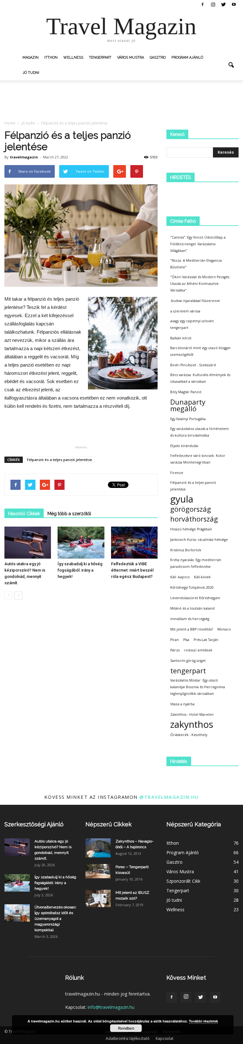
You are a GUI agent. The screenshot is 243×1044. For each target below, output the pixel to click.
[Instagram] (213, 4)
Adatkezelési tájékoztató (128, 1038)
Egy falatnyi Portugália (188, 419)
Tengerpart (100, 57)
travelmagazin (24, 157)
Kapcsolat (164, 1038)
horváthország (194, 519)
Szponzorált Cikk (183, 881)
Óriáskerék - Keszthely (188, 735)
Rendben (126, 1028)
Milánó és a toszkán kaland (192, 608)
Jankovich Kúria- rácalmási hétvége (199, 539)
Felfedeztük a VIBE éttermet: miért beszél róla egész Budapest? (132, 570)
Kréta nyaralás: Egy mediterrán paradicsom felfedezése (195, 563)
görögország (190, 509)
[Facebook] (202, 4)
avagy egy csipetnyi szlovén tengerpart (192, 324)
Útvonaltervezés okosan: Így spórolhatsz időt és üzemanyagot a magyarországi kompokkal (55, 918)
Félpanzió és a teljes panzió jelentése (59, 459)
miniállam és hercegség (189, 619)
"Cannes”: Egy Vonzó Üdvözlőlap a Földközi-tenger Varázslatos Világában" (198, 244)
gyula (181, 499)
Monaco (224, 629)
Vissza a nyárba (182, 704)
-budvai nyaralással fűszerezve (195, 300)
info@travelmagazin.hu (111, 1007)
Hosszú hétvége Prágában (191, 529)
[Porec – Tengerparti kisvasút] (98, 871)
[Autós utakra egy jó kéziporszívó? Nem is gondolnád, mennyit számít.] (27, 543)
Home (10, 123)
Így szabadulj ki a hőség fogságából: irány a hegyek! (80, 570)
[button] (231, 65)
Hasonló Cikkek (24, 513)
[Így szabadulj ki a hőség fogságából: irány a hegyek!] (81, 543)
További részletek (203, 1021)
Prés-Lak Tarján (206, 639)
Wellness (73, 57)
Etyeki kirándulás (184, 446)
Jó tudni (30, 73)
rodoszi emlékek (198, 650)
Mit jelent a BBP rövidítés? (191, 629)
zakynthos (191, 724)
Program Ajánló (187, 57)
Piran (174, 639)
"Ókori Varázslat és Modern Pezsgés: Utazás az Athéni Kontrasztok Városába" (200, 283)
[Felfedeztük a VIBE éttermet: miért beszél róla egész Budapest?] (134, 543)
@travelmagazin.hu (169, 797)
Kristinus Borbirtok (185, 550)
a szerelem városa (185, 311)
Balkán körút (180, 338)
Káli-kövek (202, 577)
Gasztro (158, 57)
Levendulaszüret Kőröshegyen (195, 598)
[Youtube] (234, 4)
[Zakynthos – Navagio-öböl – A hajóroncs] (98, 847)
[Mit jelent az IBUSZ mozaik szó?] (98, 898)
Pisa (186, 639)
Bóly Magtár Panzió (186, 392)
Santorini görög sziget (188, 660)
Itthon (51, 57)
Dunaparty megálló (187, 405)
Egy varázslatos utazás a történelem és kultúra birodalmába (199, 432)
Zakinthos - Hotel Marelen (192, 714)
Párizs (175, 650)
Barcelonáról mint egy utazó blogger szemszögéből (200, 351)
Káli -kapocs (180, 577)
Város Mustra (130, 57)
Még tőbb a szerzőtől (69, 513)
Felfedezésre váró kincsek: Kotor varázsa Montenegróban (197, 458)
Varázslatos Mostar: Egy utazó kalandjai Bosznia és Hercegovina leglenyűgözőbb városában (197, 687)
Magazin (30, 57)
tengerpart (188, 670)
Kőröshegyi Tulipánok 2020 (192, 587)
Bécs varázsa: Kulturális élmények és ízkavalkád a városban (200, 378)
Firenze (176, 473)
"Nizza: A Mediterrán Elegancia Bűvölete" (196, 263)
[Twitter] (223, 4)
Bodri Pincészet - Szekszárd (193, 365)
